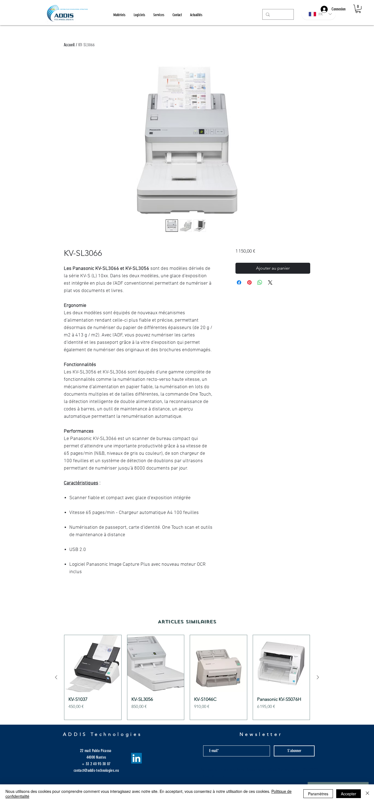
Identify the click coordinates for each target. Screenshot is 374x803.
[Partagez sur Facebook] (239, 282)
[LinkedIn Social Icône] (136, 758)
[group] (187, 677)
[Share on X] (270, 282)
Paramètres (318, 793)
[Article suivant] (318, 677)
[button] (358, 9)
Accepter (348, 793)
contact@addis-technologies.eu (96, 770)
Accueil (69, 44)
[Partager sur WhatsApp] (260, 282)
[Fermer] (367, 794)
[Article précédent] (56, 677)
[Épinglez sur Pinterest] (249, 282)
